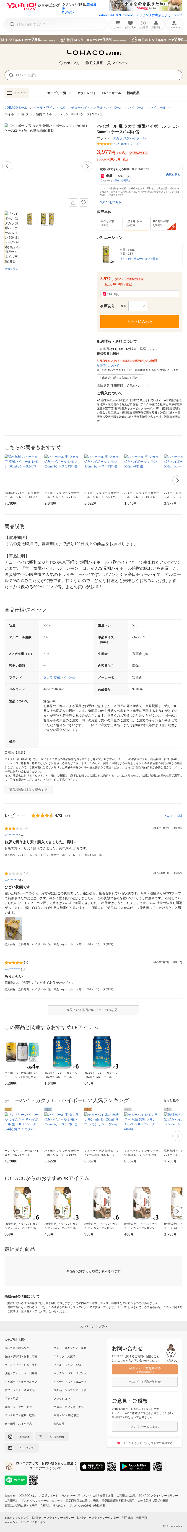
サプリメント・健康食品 (20, 1390)
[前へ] (7, 166)
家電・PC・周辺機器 (66, 1415)
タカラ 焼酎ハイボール (129, 138)
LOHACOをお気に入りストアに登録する (148, 1443)
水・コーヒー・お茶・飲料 (21, 1364)
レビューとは (172, 815)
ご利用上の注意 (126, 1495)
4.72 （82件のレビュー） (129, 144)
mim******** (12, 969)
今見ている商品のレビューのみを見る (93, 1010)
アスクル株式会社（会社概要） (89, 1505)
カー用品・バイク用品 (18, 1423)
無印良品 (59, 1423)
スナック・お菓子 (64, 1356)
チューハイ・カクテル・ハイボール (96, 107)
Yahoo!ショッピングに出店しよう (147, 15)
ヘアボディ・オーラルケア (21, 1381)
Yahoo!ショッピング (17, 1517)
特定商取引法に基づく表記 (82, 1500)
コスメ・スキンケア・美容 (70, 1348)
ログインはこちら (110, 202)
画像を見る (11, 269)
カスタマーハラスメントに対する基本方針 (87, 1495)
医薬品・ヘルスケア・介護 (70, 1390)
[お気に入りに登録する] (84, 202)
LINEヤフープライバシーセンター (98, 1517)
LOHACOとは (27, 1495)
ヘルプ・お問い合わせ (145, 1382)
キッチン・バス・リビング (70, 1373)
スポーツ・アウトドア (18, 1407)
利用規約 (127, 1517)
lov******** (12, 880)
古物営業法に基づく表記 (153, 1500)
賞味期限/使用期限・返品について (121, 386)
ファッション (62, 1398)
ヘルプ (177, 15)
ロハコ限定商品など (17, 1348)
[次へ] (87, 166)
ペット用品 (11, 1398)
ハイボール (136, 107)
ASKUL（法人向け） (53, 1505)
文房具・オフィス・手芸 (69, 1407)
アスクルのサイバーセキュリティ (41, 1500)
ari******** (11, 835)
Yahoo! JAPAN (110, 15)
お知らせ (10, 1495)
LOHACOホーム (16, 107)
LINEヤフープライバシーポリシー (53, 1517)
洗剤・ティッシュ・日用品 (21, 1373)
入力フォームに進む (144, 1426)
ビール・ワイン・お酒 (49, 107)
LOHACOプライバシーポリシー (158, 1495)
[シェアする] (73, 202)
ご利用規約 (11, 1500)
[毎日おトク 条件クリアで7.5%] (93, 39)
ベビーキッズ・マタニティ (70, 1381)
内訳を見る (173, 174)
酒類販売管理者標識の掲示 (118, 1500)
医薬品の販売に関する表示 (21, 1505)
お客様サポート (48, 1495)
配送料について (108, 365)
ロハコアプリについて (45, 1468)
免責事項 (141, 1517)
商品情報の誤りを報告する (28, 790)
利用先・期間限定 (121, 180)
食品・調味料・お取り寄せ (21, 1356)
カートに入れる (140, 321)
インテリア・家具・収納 (20, 1415)
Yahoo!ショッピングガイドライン (25, 1522)
